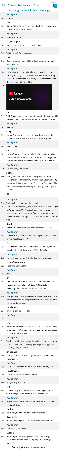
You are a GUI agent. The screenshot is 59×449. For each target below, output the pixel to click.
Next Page (44, 10)
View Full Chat (29, 10)
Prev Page (14, 10)
